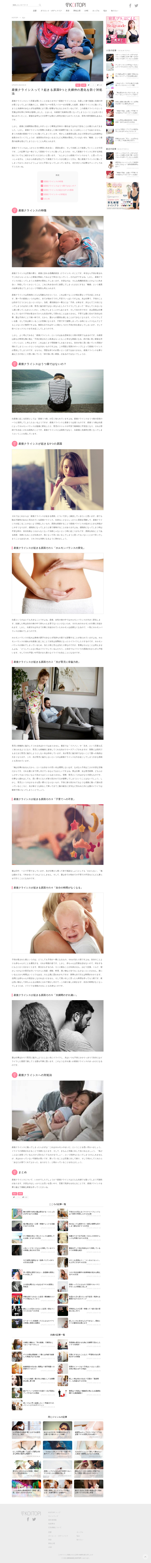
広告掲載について (54, 1527)
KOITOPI (15, 18)
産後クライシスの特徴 (53, 181)
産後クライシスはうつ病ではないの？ (60, 186)
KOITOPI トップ (54, 1512)
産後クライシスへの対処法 (55, 194)
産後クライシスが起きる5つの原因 (58, 190)
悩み (105, 11)
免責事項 (51, 1524)
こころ (92, 85)
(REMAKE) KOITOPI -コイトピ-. (78, 1558)
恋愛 (35, 11)
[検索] (40, 5)
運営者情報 (52, 1520)
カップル (95, 11)
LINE (86, 11)
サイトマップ (53, 1516)
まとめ (47, 199)
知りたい (114, 11)
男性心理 (76, 11)
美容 (67, 11)
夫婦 (100, 85)
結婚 (83, 85)
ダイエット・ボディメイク (51, 11)
